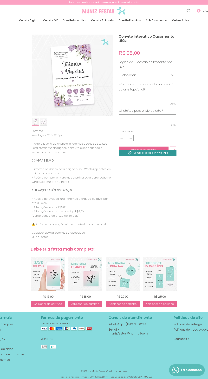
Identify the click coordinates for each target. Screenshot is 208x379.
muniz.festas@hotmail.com (128, 333)
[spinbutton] (126, 138)
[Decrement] (121, 138)
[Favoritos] (188, 10)
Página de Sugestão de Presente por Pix (145, 64)
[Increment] (131, 138)
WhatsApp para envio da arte (141, 111)
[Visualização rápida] (48, 274)
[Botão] (44, 329)
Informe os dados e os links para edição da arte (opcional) (147, 86)
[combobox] (147, 75)
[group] (104, 282)
